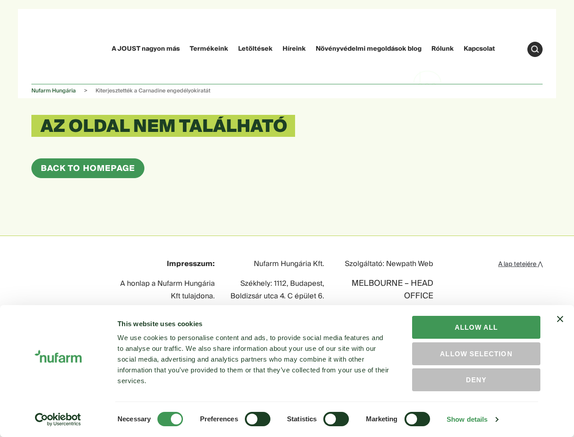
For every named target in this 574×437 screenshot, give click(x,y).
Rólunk (442, 49)
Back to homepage (88, 168)
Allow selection (476, 354)
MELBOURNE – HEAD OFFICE (392, 290)
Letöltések (255, 49)
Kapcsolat (479, 49)
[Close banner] (560, 327)
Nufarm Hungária (53, 91)
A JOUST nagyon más (146, 49)
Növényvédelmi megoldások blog (369, 49)
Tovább (535, 49)
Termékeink (209, 49)
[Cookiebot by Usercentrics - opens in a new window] (58, 419)
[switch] (257, 419)
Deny (476, 380)
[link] (48, 48)
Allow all (476, 327)
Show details (467, 419)
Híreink (294, 49)
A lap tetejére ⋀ (520, 264)
